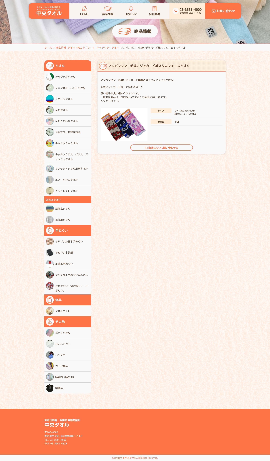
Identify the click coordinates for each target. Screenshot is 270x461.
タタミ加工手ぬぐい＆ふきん (71, 274)
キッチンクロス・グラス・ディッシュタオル (71, 157)
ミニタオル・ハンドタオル (70, 87)
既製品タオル (62, 208)
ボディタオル (62, 332)
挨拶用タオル (62, 219)
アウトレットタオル (66, 190)
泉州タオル (61, 110)
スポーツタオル (64, 99)
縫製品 (59, 388)
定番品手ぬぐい (64, 263)
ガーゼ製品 (61, 366)
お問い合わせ (225, 11)
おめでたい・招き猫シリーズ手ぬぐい (71, 288)
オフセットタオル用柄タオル (71, 168)
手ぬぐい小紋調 (64, 252)
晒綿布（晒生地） (65, 377)
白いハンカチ (62, 343)
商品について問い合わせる (163, 147)
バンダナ (60, 355)
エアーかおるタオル (66, 179)
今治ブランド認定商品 (67, 132)
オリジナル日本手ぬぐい (69, 241)
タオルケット (62, 310)
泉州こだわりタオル (66, 121)
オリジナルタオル (65, 76)
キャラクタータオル (66, 143)
